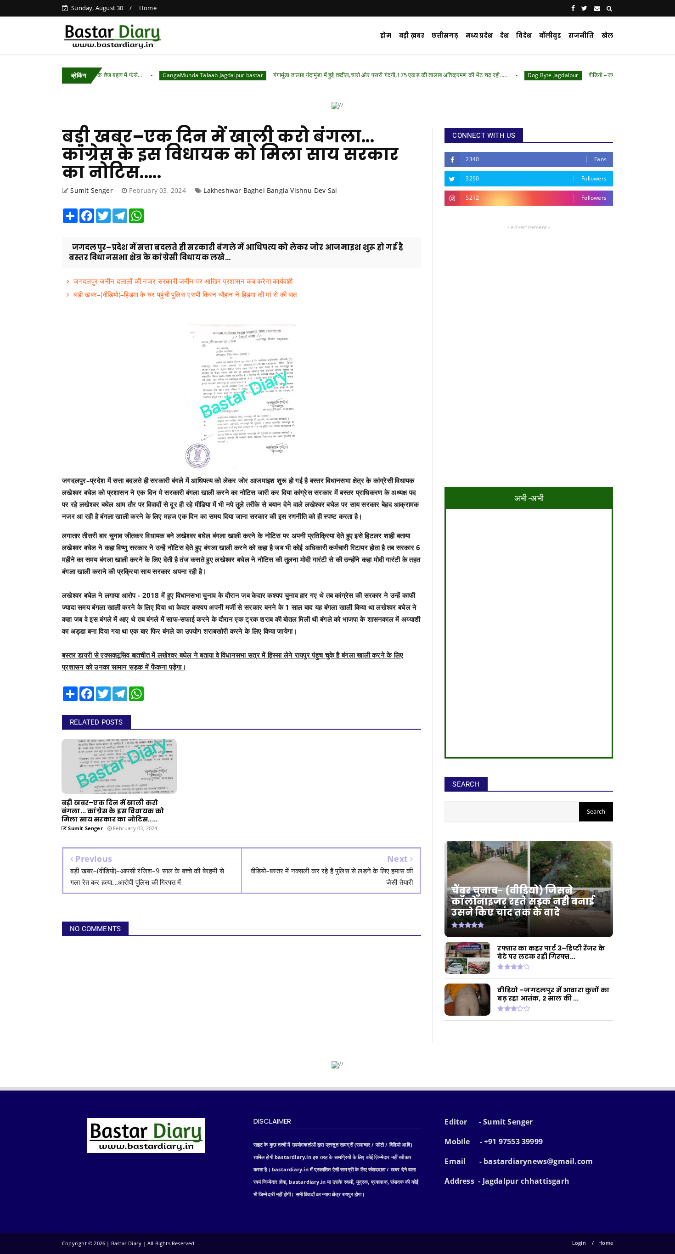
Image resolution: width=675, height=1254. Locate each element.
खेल (607, 35)
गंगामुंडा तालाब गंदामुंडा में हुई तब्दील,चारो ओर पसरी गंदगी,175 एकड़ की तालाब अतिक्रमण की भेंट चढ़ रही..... (345, 75)
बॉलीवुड (550, 35)
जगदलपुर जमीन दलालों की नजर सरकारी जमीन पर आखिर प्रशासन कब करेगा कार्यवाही (182, 281)
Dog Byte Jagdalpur (508, 75)
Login (579, 1242)
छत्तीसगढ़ (445, 35)
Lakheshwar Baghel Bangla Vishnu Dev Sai (270, 190)
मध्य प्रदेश (479, 35)
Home (148, 8)
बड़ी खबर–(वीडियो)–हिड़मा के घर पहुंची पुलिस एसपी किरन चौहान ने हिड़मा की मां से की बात (185, 294)
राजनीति (581, 35)
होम (385, 35)
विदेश (524, 35)
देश (504, 35)
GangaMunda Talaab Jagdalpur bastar (168, 75)
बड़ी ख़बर (411, 35)
